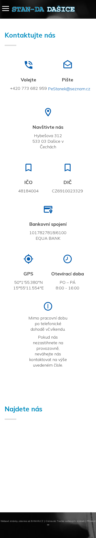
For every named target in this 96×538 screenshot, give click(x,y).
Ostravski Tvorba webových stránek (65, 521)
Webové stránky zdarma (13, 521)
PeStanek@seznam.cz (69, 88)
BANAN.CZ (37, 521)
